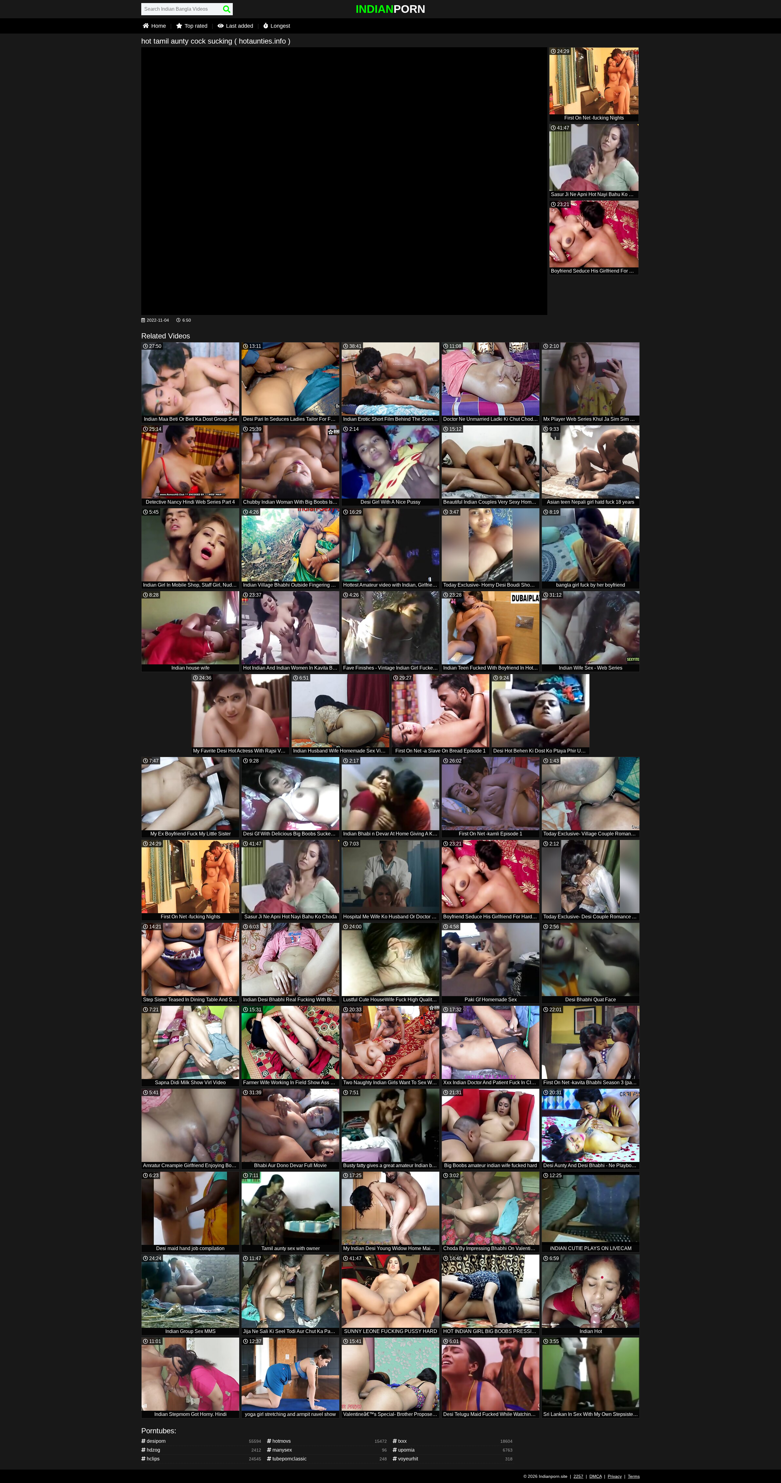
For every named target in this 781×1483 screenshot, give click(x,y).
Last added (239, 26)
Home (158, 26)
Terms (634, 1476)
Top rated (195, 26)
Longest (279, 26)
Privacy (615, 1476)
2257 (578, 1476)
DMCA (595, 1476)
